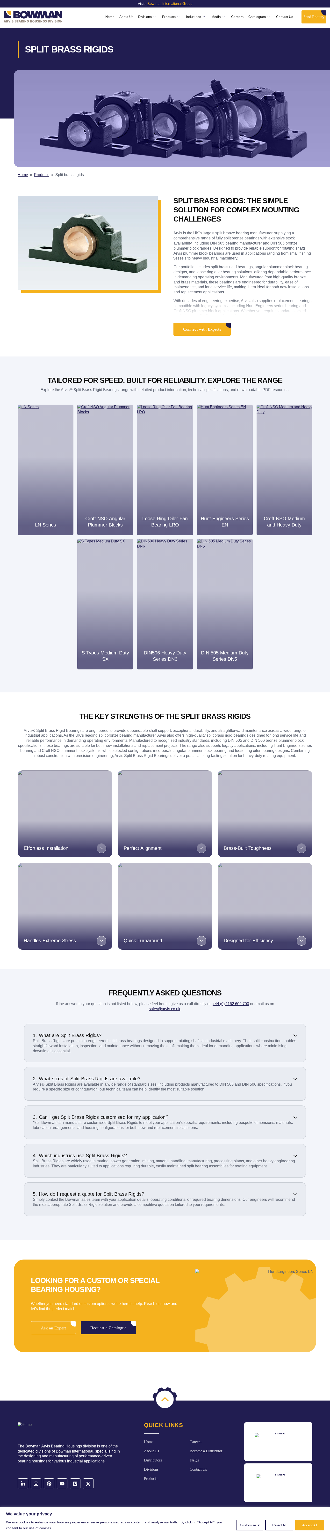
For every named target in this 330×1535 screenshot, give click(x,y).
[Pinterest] (49, 1483)
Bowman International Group (169, 3)
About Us (126, 17)
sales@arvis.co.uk (164, 1009)
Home (110, 17)
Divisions (145, 17)
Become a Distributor (206, 1451)
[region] (165, 1521)
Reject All (279, 1525)
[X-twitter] (88, 1483)
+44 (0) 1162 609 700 (231, 1004)
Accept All (309, 1525)
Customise (248, 1525)
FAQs (194, 1460)
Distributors (153, 1460)
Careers (237, 17)
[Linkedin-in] (23, 1483)
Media (216, 17)
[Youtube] (62, 1483)
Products (169, 17)
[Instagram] (36, 1483)
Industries (193, 17)
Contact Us (284, 17)
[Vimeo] (75, 1483)
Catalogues (257, 17)
